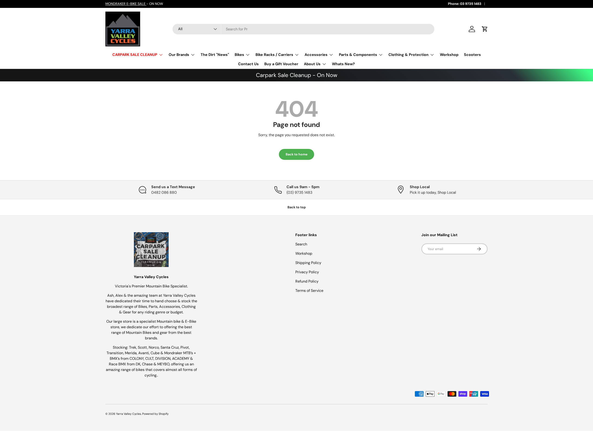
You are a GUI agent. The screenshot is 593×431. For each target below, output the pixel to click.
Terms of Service (309, 290)
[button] (485, 29)
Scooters (472, 54)
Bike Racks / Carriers (274, 54)
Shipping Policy (308, 262)
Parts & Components (358, 54)
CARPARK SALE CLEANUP (134, 54)
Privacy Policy (307, 272)
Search (301, 244)
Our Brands (179, 54)
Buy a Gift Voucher (281, 63)
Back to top (296, 207)
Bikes (239, 54)
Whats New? (343, 63)
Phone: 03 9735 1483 (464, 4)
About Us (312, 63)
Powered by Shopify (155, 414)
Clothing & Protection (408, 54)
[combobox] (303, 29)
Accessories (316, 54)
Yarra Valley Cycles (128, 414)
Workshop (449, 54)
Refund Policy (307, 281)
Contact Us (248, 63)
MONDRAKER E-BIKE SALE (125, 4)
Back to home (296, 154)
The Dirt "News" (215, 54)
